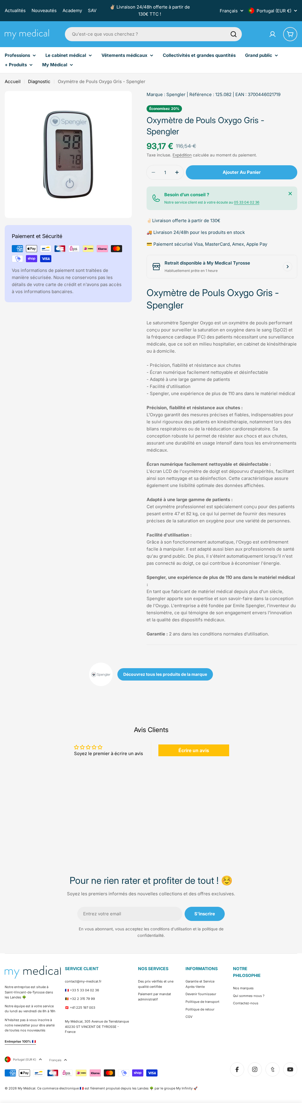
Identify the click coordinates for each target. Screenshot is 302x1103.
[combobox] (153, 34)
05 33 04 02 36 (246, 202)
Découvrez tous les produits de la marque (165, 674)
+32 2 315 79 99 (82, 999)
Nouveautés (44, 10)
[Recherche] (233, 34)
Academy (72, 10)
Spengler (176, 94)
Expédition (182, 155)
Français (229, 11)
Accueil (13, 81)
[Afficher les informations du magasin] (287, 266)
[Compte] (272, 34)
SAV (92, 10)
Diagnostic (39, 81)
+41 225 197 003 (82, 1007)
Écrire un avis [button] (193, 750)
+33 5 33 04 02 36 (84, 990)
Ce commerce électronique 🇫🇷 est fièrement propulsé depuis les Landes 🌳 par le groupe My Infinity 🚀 (117, 1088)
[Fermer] (290, 193)
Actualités (15, 10)
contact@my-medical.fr (83, 981)
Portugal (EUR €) (274, 11)
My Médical (26, 1088)
